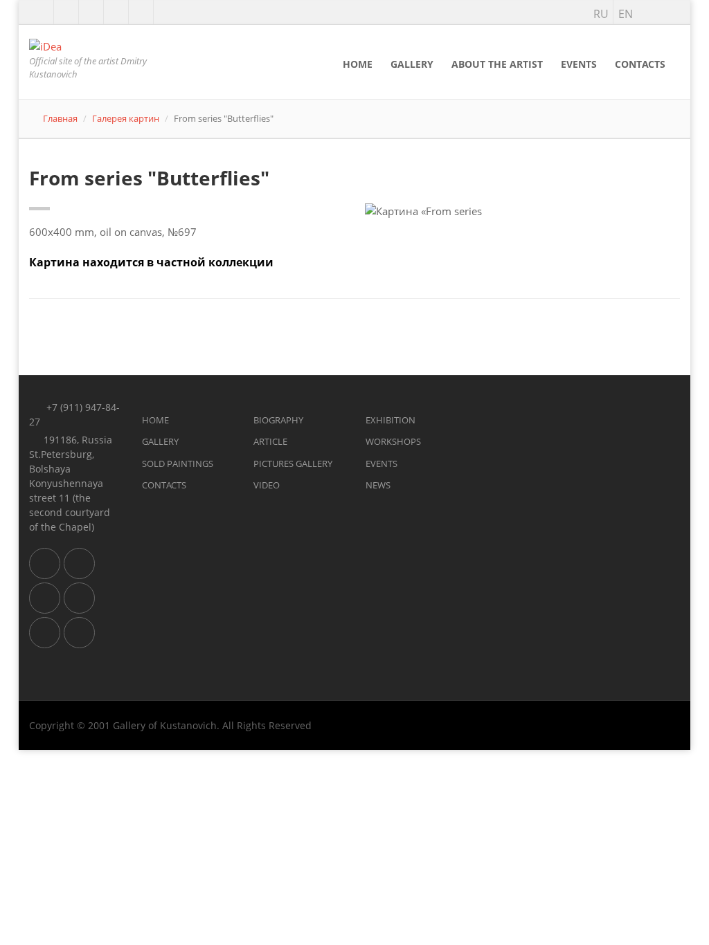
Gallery (412, 64)
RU (601, 13)
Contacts (640, 64)
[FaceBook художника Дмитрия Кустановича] (141, 12)
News (378, 485)
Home (358, 64)
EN (625, 13)
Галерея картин (125, 118)
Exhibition (390, 420)
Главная (60, 118)
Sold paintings (177, 463)
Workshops (393, 441)
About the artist (497, 64)
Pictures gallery (292, 463)
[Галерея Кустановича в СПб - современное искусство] (44, 632)
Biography (278, 420)
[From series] (523, 211)
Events (579, 64)
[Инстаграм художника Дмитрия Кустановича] (66, 12)
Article (270, 441)
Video (266, 485)
